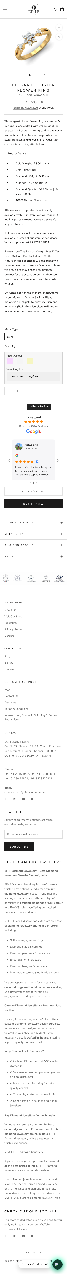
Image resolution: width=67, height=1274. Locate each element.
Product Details (18, 522)
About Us (10, 610)
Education (10, 623)
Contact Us (11, 696)
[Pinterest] (23, 799)
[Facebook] (5, 799)
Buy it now (33, 503)
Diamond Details (18, 545)
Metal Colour (14, 355)
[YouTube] (32, 799)
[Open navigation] (5, 9)
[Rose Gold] (11, 361)
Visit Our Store (13, 616)
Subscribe (19, 846)
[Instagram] (14, 799)
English (31, 1252)
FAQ (7, 689)
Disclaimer (10, 702)
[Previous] (22, 75)
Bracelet (9, 669)
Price (9, 556)
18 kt (10, 336)
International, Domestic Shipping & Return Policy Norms (30, 717)
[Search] (55, 9)
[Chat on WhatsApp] (57, 1264)
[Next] (44, 75)
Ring (7, 656)
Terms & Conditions (16, 709)
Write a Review (39, 406)
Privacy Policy (13, 629)
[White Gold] (21, 361)
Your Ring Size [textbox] (15, 369)
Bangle (8, 663)
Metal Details (16, 533)
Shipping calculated (25, 108)
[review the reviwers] (16, 456)
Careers (9, 636)
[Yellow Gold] (31, 361)
